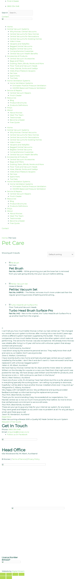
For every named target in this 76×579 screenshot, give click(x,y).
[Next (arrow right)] (9, 577)
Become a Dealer (17, 120)
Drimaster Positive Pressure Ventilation (29, 86)
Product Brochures (18, 103)
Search (5, 13)
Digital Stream (18, 571)
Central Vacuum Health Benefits (24, 54)
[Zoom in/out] (3, 574)
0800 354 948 (14, 429)
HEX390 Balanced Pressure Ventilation (29, 88)
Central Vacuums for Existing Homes (26, 39)
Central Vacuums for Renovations (24, 36)
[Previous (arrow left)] (3, 577)
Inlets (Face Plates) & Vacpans (22, 71)
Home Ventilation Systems (21, 83)
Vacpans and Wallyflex (19, 44)
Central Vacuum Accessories (22, 59)
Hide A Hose (15, 41)
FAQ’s (9, 108)
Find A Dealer (16, 95)
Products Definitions (19, 105)
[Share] (15, 574)
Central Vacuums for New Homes (24, 34)
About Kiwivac (16, 113)
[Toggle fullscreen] (9, 574)
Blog (12, 100)
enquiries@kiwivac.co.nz (18, 432)
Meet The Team (17, 115)
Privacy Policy (34, 459)
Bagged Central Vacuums (21, 46)
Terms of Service (19, 459)
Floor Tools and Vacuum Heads (23, 66)
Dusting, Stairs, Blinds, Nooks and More (27, 63)
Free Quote (15, 122)
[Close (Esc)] (21, 574)
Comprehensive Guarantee (21, 51)
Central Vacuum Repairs (20, 93)
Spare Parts (15, 76)
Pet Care (13, 73)
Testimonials (15, 117)
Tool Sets (14, 78)
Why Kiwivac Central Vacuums (23, 31)
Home (10, 27)
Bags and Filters (17, 61)
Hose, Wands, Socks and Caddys (24, 68)
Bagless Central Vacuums (21, 49)
